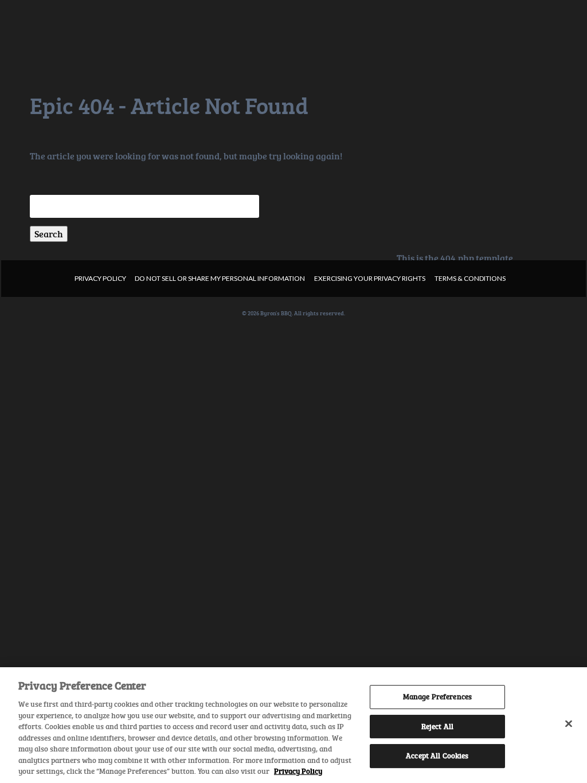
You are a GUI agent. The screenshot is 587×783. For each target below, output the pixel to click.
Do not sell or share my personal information (220, 278)
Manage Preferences (437, 696)
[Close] (568, 724)
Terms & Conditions (470, 278)
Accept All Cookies (437, 756)
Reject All (437, 726)
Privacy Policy (100, 278)
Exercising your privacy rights (369, 278)
